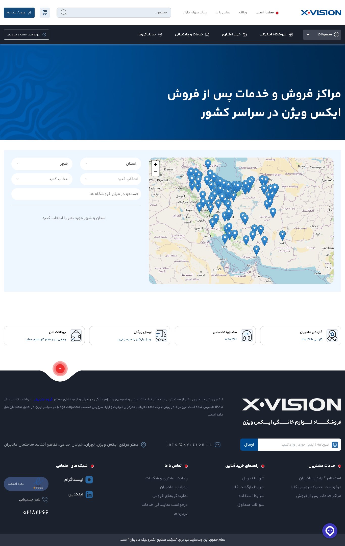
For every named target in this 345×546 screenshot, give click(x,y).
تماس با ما (223, 12)
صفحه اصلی (265, 12)
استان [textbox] (131, 164)
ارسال (249, 445)
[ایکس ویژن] (321, 12)
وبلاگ (243, 12)
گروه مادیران (43, 399)
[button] (155, 164)
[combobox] (113, 163)
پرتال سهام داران (195, 12)
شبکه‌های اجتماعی (72, 466)
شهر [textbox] (64, 164)
